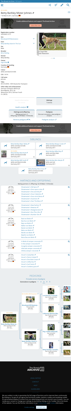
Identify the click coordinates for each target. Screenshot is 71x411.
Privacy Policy (42, 403)
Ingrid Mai (4, 62)
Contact (35, 382)
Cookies (52, 403)
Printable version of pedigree (35, 279)
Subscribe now (35, 25)
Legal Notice (35, 378)
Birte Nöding (5, 53)
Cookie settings (29, 407)
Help (35, 385)
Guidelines (35, 389)
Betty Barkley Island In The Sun (11, 44)
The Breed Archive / (8, 1)
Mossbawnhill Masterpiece (9, 39)
